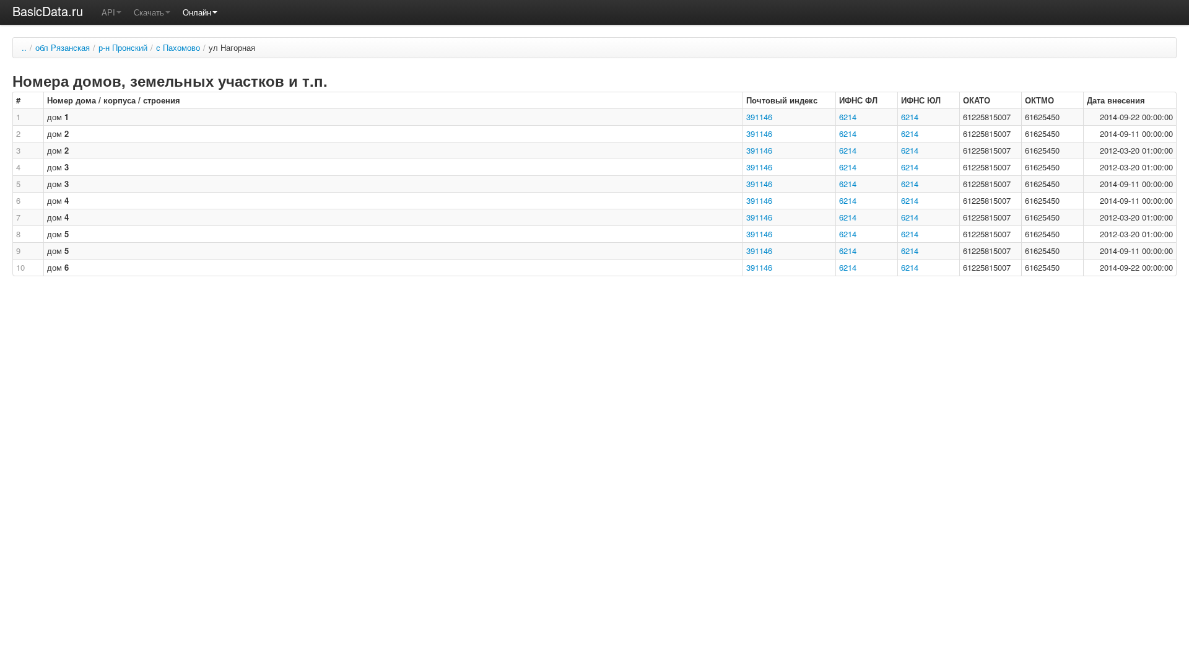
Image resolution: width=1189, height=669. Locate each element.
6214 (847, 117)
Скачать (149, 12)
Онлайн (197, 12)
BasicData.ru (47, 11)
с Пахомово (178, 47)
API (108, 12)
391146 (759, 117)
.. (24, 47)
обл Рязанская (62, 47)
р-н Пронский (122, 47)
